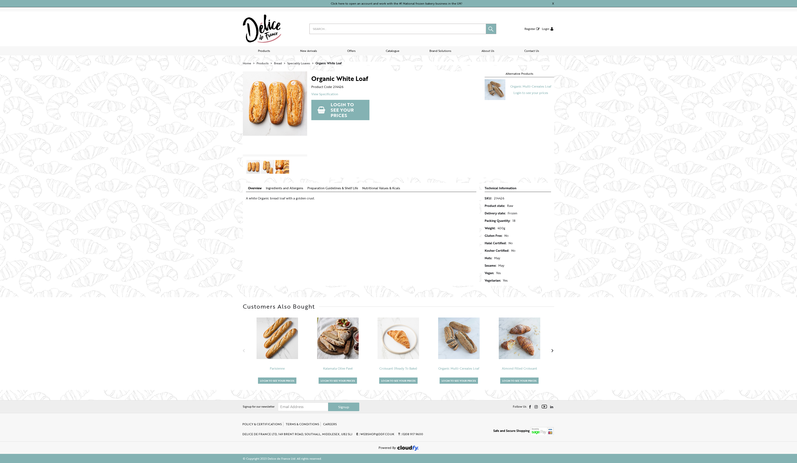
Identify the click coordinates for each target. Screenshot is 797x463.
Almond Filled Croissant (519, 368)
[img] (530, 406)
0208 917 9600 (410, 434)
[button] (491, 29)
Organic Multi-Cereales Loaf (530, 86)
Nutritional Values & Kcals (381, 188)
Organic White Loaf (328, 63)
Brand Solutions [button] (440, 51)
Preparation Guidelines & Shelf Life (332, 188)
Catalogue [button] (392, 51)
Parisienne (277, 368)
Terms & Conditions (302, 424)
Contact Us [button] (531, 51)
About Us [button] (488, 51)
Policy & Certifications (262, 424)
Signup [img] (343, 406)
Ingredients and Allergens (284, 188)
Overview (255, 188)
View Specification (324, 94)
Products (264, 51)
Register (529, 29)
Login (545, 29)
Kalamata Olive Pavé (338, 368)
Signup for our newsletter (259, 406)
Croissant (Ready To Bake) (398, 368)
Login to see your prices (342, 110)
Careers (330, 424)
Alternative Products (519, 73)
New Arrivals (308, 51)
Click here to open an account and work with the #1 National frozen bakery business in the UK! (396, 3)
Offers (351, 51)
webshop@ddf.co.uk (375, 434)
